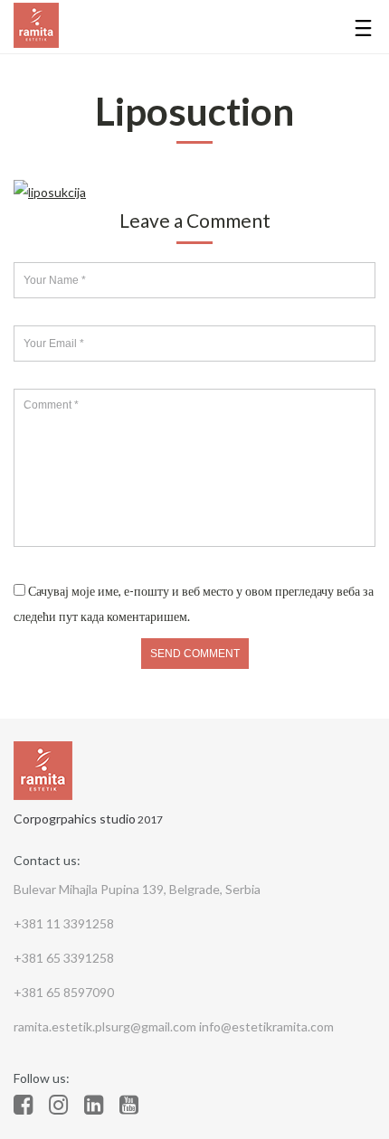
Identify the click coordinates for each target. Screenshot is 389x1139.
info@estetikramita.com (266, 1026)
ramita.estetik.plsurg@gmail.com (106, 1026)
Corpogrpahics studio (75, 818)
